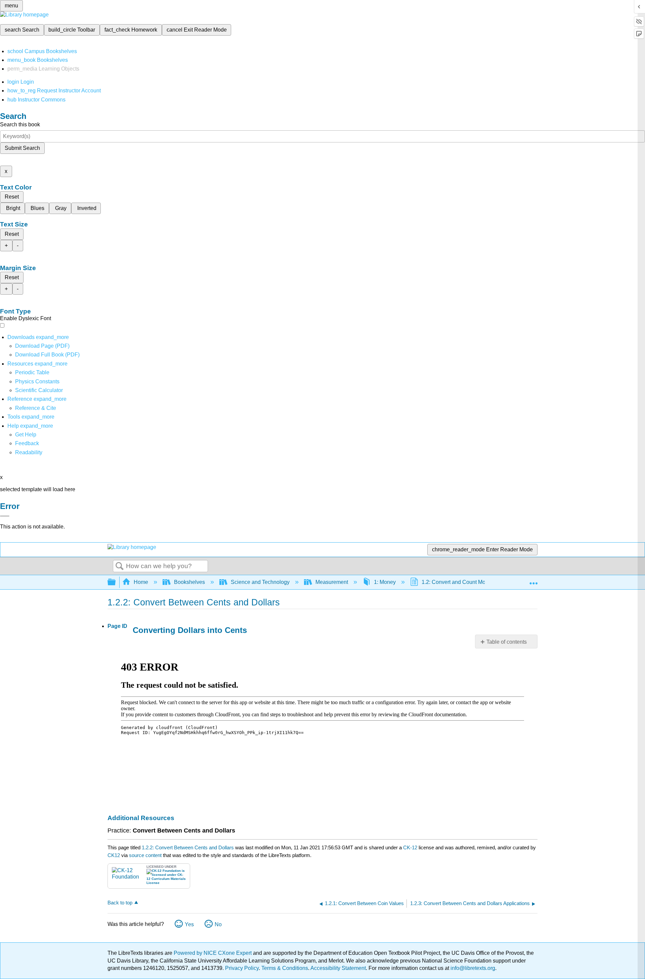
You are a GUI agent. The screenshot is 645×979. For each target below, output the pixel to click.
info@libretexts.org (472, 968)
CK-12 (411, 847)
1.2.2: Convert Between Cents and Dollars (188, 847)
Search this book (20, 124)
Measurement (331, 582)
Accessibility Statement (338, 968)
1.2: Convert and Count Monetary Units (467, 582)
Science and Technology (260, 582)
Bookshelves (189, 582)
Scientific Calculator (39, 390)
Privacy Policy (242, 968)
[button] (27, 443)
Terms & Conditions (284, 968)
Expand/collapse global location (533, 580)
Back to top (120, 902)
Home (140, 582)
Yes (189, 924)
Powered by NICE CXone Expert (213, 953)
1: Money (385, 582)
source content (145, 855)
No (218, 924)
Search (119, 566)
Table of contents (506, 642)
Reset (12, 197)
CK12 (114, 855)
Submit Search (22, 148)
